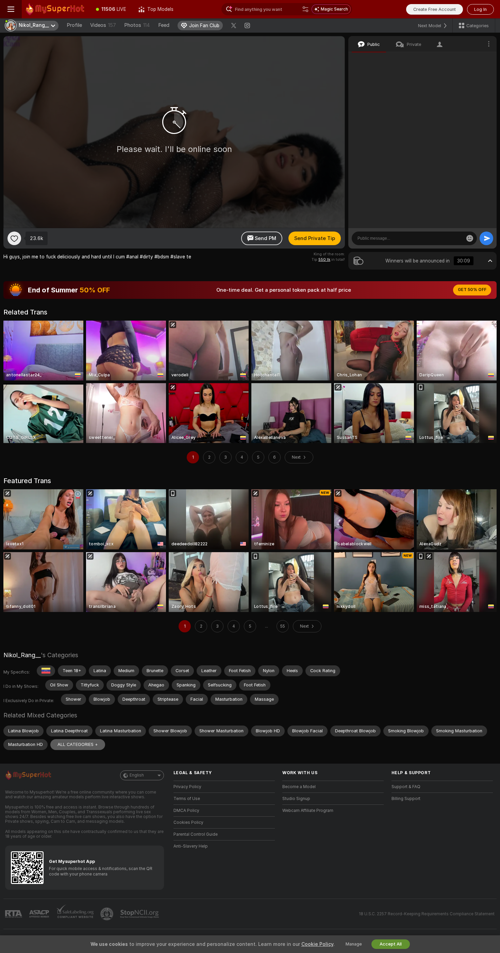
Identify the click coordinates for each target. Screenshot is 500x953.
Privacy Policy (187, 786)
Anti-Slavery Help (190, 846)
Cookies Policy (188, 822)
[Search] (305, 9)
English (137, 775)
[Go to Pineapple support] (107, 913)
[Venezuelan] (46, 670)
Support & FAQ (405, 786)
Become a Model (299, 786)
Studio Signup (296, 798)
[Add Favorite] (14, 238)
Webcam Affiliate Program (307, 810)
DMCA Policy (186, 810)
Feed (163, 25)
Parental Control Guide (195, 834)
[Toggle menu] (11, 9)
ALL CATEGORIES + (77, 744)
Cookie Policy (317, 944)
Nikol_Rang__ (22, 655)
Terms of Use (186, 798)
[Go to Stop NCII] (140, 914)
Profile (74, 25)
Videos (103, 25)
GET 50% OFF (472, 289)
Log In (480, 9)
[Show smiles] (470, 238)
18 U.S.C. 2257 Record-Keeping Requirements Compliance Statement (427, 914)
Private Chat (468, 59)
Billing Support (405, 798)
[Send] (486, 238)
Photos (137, 25)
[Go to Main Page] (56, 9)
